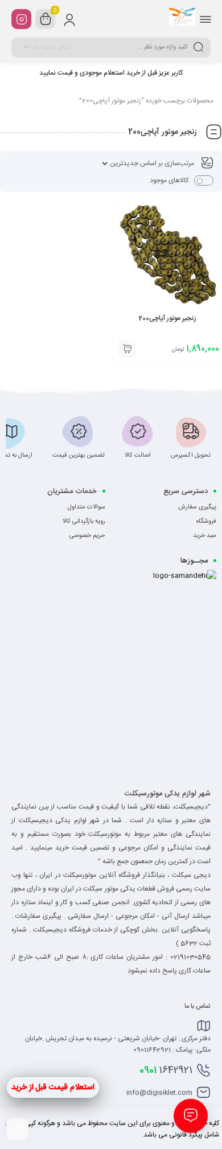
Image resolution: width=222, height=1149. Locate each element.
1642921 (165, 1070)
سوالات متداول (86, 507)
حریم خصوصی (87, 536)
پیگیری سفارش (197, 507)
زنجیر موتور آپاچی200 (167, 318)
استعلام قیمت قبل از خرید (52, 1087)
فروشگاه (206, 521)
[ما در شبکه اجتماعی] (21, 19)
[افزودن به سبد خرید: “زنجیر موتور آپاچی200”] (126, 349)
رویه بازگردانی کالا (84, 521)
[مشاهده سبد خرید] (45, 19)
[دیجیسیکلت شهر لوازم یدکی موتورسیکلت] (182, 19)
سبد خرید (204, 536)
